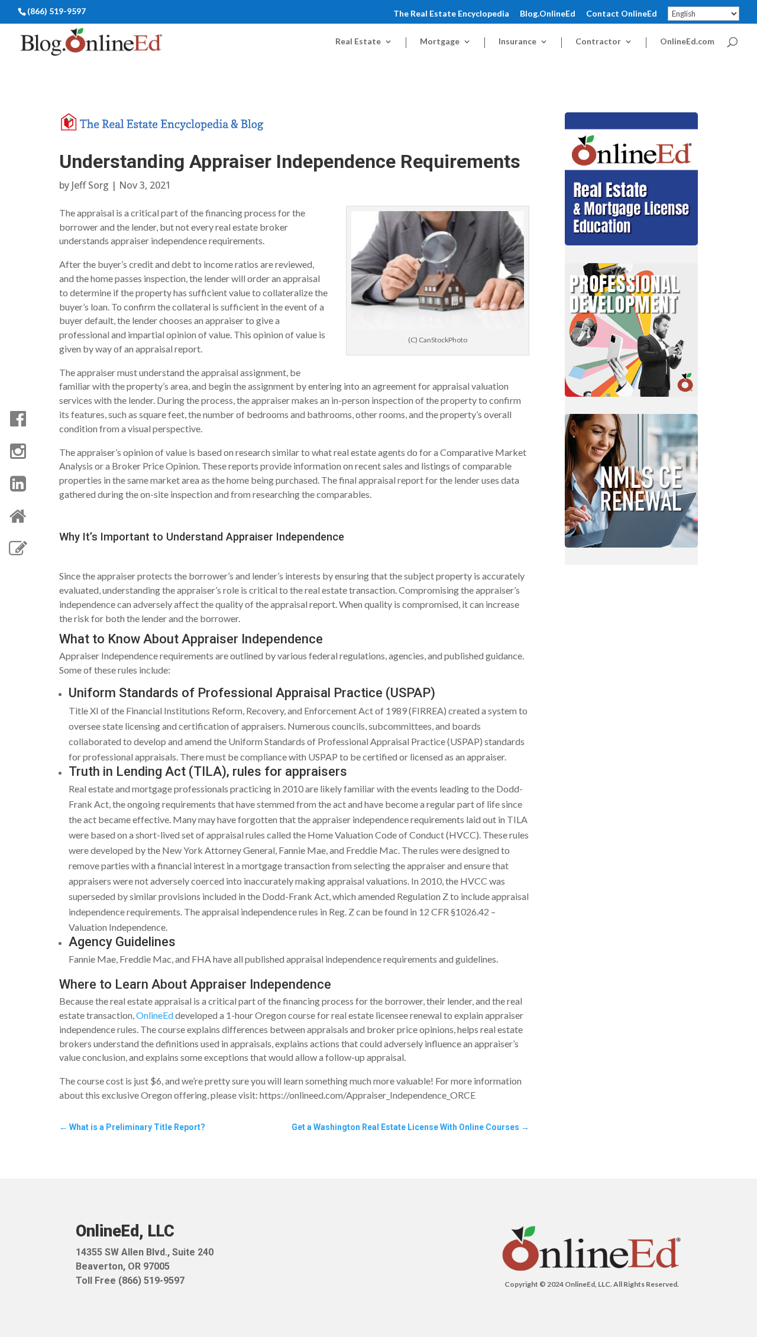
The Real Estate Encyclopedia (451, 13)
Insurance (517, 41)
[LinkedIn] (18, 483)
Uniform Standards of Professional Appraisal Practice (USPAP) (252, 692)
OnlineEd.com (687, 41)
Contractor (598, 41)
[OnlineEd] (18, 516)
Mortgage (440, 41)
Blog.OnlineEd (547, 13)
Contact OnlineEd (621, 13)
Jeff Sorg (90, 185)
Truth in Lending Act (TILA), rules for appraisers (208, 771)
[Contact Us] (18, 549)
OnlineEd (154, 1015)
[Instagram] (18, 451)
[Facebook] (18, 418)
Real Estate (358, 41)
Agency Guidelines (122, 941)
